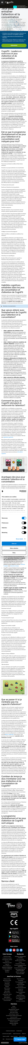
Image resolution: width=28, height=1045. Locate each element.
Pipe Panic (7, 983)
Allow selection (14, 548)
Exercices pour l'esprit (14, 1014)
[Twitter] (10, 950)
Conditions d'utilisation (10, 1030)
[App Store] (14, 932)
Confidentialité (19, 1030)
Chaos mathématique (7, 998)
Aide (3, 1039)
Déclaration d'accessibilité (11, 1039)
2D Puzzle (20, 990)
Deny (14, 552)
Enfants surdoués (14, 1021)
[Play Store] (14, 936)
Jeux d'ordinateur (20, 959)
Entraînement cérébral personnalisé (14, 1015)
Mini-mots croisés (7, 980)
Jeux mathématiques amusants (14, 1018)
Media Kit (24, 1033)
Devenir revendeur (14, 1036)
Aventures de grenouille (20, 987)
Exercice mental (13, 1017)
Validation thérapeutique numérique (20, 957)
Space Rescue (7, 997)
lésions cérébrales (9, 734)
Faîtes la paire (7, 995)
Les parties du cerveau (7, 959)
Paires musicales (20, 984)
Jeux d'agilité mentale (20, 996)
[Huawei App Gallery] (14, 940)
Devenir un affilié (6, 1036)
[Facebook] (7, 950)
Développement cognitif (14, 1009)
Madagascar (5, 1042)
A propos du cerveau (7, 958)
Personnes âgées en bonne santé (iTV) (20, 966)
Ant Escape (7, 989)
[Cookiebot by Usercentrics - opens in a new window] (19, 491)
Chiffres (20, 993)
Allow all (14, 543)
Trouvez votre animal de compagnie (20, 982)
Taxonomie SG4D (20, 973)
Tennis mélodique (20, 978)
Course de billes (7, 1000)
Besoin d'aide (21, 1039)
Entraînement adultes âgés (20, 967)
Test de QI (14, 1024)
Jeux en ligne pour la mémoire (20, 999)
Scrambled (20, 980)
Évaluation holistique (20, 963)
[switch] (24, 523)
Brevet (14, 1006)
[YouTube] (14, 950)
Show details (19, 539)
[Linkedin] (21, 950)
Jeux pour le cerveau (20, 1001)
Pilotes (20, 962)
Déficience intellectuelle (7, 967)
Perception (7, 970)
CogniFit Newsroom (17, 1033)
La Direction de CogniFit (6, 1033)
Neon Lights (7, 991)
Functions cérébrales (7, 968)
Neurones (7, 961)
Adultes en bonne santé (20, 960)
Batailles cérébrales (14, 1023)
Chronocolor (20, 986)
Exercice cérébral (14, 1010)
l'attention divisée (14, 566)
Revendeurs (13, 1007)
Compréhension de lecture (14, 1020)
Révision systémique (20, 972)
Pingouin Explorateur (20, 992)
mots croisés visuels (7, 994)
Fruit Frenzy (7, 982)
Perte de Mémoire (7, 965)
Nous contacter (22, 1036)
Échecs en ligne (7, 978)
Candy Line (20, 989)
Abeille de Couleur (20, 995)
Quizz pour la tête (14, 1012)
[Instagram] (17, 950)
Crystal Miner (7, 985)
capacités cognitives (8, 437)
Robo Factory (7, 988)
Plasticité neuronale (7, 962)
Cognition (7, 964)
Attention (7, 971)
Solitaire (7, 986)
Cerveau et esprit (7, 956)
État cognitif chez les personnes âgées (20, 970)
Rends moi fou (7, 992)
